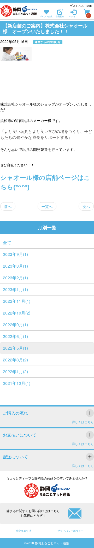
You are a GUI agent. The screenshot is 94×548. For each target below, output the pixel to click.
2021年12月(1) (16, 383)
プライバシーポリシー (70, 531)
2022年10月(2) (16, 313)
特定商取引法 (23, 531)
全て (7, 242)
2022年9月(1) (15, 325)
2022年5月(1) (15, 348)
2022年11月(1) (16, 301)
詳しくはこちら (83, 422)
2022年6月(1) (15, 336)
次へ (86, 206)
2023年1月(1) (15, 289)
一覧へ (47, 206)
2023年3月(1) (15, 266)
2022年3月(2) (15, 360)
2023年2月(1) (15, 278)
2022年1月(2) (15, 371)
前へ (7, 206)
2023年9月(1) (15, 254)
